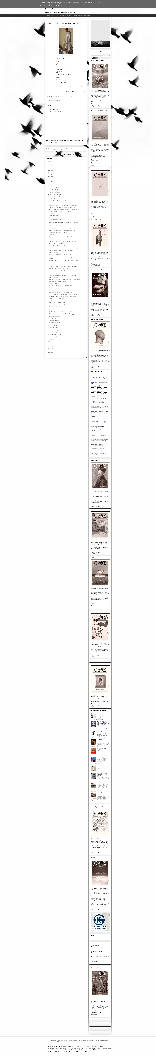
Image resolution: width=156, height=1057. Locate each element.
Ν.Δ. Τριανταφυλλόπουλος (96, 951)
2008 (49, 353)
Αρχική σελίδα (64, 149)
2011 (49, 346)
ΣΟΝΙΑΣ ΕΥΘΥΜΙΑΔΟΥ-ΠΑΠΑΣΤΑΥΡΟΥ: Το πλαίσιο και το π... (64, 261)
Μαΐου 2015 (53, 328)
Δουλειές (99, 783)
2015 (49, 185)
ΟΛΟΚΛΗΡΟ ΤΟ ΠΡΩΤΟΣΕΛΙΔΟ (97, 1012)
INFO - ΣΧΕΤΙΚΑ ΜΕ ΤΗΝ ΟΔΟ (64, 15)
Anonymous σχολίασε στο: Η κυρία (98, 405)
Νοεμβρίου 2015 (54, 190)
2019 (49, 177)
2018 (49, 179)
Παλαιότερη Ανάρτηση (78, 149)
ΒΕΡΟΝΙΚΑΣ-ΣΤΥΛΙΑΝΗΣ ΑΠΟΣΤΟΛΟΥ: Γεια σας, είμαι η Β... (64, 222)
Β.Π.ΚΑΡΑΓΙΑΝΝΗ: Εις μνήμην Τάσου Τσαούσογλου (62, 241)
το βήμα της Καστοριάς (95, 105)
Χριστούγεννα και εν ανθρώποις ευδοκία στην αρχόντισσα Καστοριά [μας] (103, 722)
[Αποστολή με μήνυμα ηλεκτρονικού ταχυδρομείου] (53, 100)
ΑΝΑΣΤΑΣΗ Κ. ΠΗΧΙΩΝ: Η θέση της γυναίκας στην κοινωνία (65, 245)
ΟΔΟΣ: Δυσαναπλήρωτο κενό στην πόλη (61, 96)
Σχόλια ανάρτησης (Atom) (69, 154)
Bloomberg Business (54, 320)
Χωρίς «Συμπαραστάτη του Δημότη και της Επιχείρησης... (64, 275)
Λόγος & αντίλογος (101, 712)
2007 (49, 355)
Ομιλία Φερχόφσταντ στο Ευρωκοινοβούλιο (60, 292)
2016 (49, 183)
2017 (49, 181)
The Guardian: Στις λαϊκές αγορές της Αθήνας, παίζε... (63, 296)
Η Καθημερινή (93, 952)
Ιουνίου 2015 (53, 325)
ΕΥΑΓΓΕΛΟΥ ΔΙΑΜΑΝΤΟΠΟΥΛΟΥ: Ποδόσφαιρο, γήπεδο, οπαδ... (64, 257)
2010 (49, 348)
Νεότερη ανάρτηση (52, 149)
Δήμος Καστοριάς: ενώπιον (102, 757)
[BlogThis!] (54, 100)
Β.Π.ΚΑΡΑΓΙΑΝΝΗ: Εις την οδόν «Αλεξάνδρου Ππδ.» (62, 230)
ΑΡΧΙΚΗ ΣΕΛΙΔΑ (50, 15)
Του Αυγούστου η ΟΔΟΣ (102, 765)
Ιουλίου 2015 (53, 199)
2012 (49, 344)
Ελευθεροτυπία (94, 961)
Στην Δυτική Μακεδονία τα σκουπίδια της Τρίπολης (62, 237)
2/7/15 (57, 109)
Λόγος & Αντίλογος (54, 217)
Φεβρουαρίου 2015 (54, 334)
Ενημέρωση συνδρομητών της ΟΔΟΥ (58, 268)
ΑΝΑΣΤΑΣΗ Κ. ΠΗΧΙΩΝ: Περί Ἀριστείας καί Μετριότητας (64, 200)
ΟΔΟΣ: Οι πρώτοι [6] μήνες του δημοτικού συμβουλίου (63, 205)
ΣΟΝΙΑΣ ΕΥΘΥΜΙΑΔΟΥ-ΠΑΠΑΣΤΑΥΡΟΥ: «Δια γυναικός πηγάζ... (64, 212)
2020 (49, 174)
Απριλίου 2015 (53, 330)
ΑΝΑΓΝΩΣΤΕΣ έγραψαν (102, 739)
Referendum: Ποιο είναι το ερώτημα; (58, 304)
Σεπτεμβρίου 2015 (54, 194)
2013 (49, 342)
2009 (49, 350)
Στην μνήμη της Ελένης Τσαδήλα (57, 271)
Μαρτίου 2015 (53, 332)
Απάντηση (52, 114)
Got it (117, 4)
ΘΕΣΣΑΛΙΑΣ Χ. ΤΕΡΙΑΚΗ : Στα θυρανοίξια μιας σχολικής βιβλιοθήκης (103, 774)
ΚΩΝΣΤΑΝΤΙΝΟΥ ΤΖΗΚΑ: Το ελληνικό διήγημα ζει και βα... (64, 266)
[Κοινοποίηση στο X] (56, 100)
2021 (49, 172)
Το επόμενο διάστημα (54, 316)
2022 (49, 170)
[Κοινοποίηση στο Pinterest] (59, 100)
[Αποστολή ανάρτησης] (50, 100)
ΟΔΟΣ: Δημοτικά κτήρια (55, 215)
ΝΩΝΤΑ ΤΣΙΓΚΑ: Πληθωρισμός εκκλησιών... (60, 254)
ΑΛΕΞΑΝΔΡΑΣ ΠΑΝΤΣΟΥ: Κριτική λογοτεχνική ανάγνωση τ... (64, 299)
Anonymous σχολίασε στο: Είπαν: (97, 426)
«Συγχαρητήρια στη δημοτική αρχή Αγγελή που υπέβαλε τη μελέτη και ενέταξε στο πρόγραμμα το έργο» (103, 793)
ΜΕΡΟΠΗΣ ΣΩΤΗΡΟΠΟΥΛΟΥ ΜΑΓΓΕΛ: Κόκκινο (61, 285)
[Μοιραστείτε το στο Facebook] (57, 100)
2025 (49, 163)
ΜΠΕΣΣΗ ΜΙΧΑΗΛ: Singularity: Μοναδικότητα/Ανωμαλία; (64, 209)
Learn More (109, 4)
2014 (49, 339)
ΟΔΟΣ (92, 103)
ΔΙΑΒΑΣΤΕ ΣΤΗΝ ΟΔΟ (55, 203)
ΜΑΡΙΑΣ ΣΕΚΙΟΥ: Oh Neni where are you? (59, 323)
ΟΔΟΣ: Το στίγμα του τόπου (56, 273)
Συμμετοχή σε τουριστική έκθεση (57, 239)
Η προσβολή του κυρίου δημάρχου (102, 749)
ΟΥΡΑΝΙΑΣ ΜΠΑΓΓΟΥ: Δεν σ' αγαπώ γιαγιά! (61, 250)
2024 (49, 165)
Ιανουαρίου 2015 (54, 336)
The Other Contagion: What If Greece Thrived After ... (62, 311)
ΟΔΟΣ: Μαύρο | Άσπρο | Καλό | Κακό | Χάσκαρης (61, 314)
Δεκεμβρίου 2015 (54, 187)
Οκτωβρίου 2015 (54, 192)
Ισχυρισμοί (52, 234)
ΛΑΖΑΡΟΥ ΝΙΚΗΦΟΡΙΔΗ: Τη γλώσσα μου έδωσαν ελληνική (64, 248)
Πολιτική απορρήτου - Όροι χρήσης (82, 15)
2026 (49, 161)
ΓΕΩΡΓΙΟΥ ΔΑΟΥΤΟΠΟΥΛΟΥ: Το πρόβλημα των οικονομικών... (61, 282)
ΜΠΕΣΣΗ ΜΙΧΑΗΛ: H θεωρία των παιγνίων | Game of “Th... (64, 294)
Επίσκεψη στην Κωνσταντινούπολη (58, 232)
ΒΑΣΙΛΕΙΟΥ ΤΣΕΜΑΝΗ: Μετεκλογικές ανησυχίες (62, 207)
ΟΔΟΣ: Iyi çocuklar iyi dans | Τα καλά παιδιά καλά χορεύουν (103, 731)
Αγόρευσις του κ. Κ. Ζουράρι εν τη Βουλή (60, 228)
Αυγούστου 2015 (54, 196)
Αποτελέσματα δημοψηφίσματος (57, 302)
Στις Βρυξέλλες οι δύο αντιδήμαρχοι (58, 243)
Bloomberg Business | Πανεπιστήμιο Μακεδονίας (61, 307)
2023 (49, 168)
